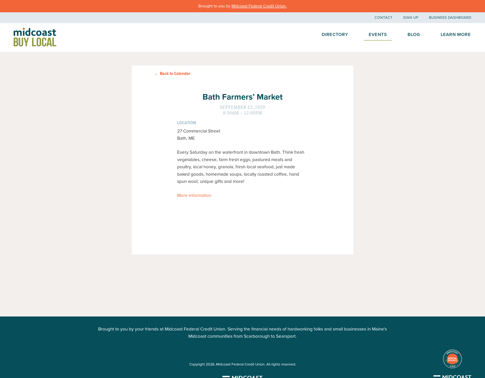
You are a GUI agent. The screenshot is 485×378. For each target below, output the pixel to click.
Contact (384, 17)
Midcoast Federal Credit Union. (259, 6)
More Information (194, 195)
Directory (335, 34)
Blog (414, 34)
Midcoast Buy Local (35, 37)
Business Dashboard (450, 17)
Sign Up (410, 17)
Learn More (456, 34)
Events (378, 34)
